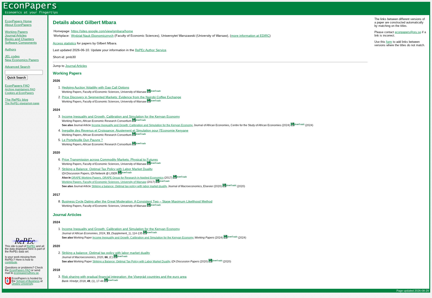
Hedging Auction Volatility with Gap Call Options (95, 87)
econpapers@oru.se (408, 32)
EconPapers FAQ (17, 85)
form (389, 41)
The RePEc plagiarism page (22, 103)
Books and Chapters (19, 39)
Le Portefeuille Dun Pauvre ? (82, 140)
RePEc (31, 246)
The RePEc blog (16, 99)
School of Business (28, 281)
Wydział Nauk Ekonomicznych (92, 35)
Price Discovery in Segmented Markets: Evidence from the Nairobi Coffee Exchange (121, 97)
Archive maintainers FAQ (20, 89)
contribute (11, 262)
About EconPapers (18, 25)
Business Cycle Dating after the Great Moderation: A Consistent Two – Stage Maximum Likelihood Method (137, 201)
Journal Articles (16, 35)
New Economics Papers (22, 60)
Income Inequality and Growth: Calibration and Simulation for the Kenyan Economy (121, 116)
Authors (10, 49)
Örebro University (22, 283)
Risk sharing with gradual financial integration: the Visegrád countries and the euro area (124, 276)
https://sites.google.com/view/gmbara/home (102, 31)
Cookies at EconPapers (19, 93)
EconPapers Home (18, 21)
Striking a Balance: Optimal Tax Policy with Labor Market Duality (107, 169)
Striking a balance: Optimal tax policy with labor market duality (129, 186)
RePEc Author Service (150, 50)
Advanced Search (17, 66)
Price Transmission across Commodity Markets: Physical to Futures (110, 159)
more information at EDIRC (250, 35)
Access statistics (64, 43)
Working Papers (16, 32)
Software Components (21, 42)
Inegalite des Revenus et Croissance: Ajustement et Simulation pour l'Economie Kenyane (125, 130)
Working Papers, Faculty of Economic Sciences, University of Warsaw (104, 182)
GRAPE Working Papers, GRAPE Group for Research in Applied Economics (117, 177)
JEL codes (12, 56)
